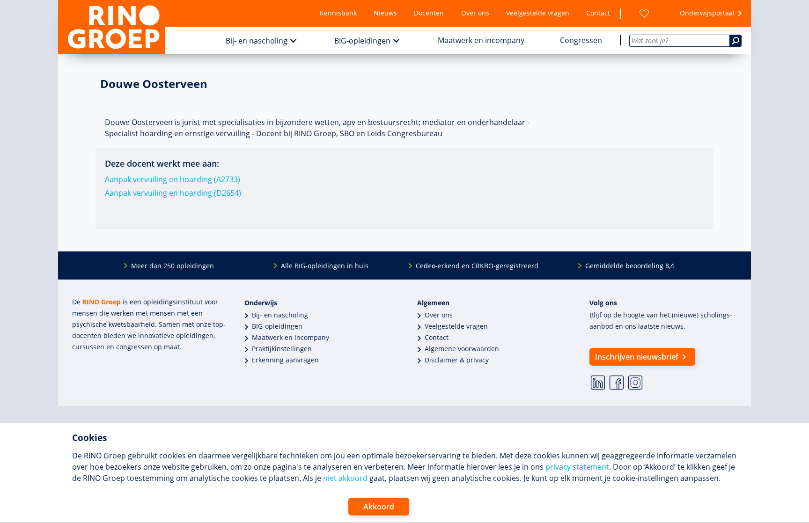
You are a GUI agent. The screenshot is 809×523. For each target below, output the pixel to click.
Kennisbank (338, 12)
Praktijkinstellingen (282, 348)
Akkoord (378, 506)
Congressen (581, 40)
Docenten (429, 12)
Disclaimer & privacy (457, 359)
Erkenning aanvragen (285, 359)
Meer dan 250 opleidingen (172, 265)
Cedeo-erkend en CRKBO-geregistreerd (477, 265)
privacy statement (577, 467)
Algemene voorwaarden (462, 348)
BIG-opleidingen (362, 41)
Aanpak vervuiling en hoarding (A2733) (172, 179)
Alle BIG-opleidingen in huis (324, 265)
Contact (598, 12)
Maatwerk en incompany (481, 40)
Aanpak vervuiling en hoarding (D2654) (173, 193)
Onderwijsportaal (707, 12)
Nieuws (385, 12)
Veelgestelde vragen (537, 12)
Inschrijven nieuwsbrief (636, 357)
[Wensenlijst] (644, 13)
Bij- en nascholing (256, 41)
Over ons (475, 12)
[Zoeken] (735, 41)
